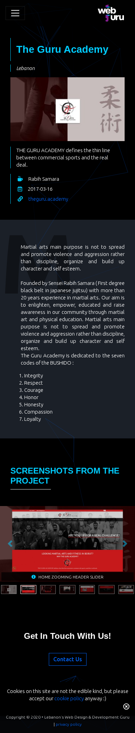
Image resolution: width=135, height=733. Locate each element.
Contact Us (67, 659)
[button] (10, 544)
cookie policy (69, 698)
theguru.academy (48, 199)
